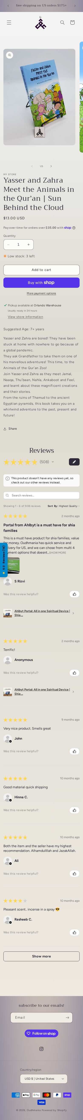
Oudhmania (34, 1110)
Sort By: (53, 506)
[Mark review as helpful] (74, 594)
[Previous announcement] (8, 5)
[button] (9, 22)
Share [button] (13, 429)
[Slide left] (32, 166)
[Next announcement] (75, 5)
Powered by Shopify (54, 1110)
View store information (25, 317)
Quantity (9, 235)
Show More (57, 552)
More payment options (41, 293)
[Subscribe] (67, 1017)
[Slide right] (51, 166)
